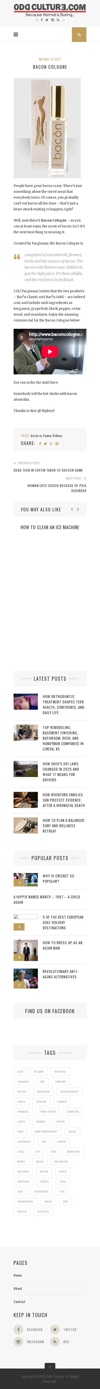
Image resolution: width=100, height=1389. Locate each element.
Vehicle (22, 1211)
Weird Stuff (50, 59)
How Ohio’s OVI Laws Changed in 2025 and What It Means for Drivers (61, 771)
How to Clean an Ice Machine (50, 527)
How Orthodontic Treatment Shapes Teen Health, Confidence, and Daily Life (63, 704)
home (20, 1131)
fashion (41, 1101)
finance (62, 1101)
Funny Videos (52, 435)
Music (40, 1161)
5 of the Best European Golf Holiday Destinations (63, 922)
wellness (43, 1211)
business (60, 1071)
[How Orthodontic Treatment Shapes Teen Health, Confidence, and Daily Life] (26, 696)
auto (20, 1071)
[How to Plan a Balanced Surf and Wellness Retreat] (26, 820)
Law (44, 1141)
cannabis (23, 1081)
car (42, 1081)
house (72, 1131)
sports (44, 1181)
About (18, 1288)
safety (63, 1171)
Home (18, 1275)
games (21, 1121)
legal (20, 1151)
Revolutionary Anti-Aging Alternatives (61, 974)
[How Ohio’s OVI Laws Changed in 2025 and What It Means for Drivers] (26, 763)
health (61, 1121)
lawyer (61, 1141)
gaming (41, 1121)
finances (23, 1111)
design (21, 1091)
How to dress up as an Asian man (63, 945)
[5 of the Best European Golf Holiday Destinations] (26, 916)
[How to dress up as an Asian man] (26, 942)
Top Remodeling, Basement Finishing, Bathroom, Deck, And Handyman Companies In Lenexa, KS (63, 738)
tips (62, 1191)
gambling (73, 1111)
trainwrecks (25, 1201)
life (37, 1151)
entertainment (69, 1091)
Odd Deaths (61, 1161)
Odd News (23, 1171)
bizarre (36, 435)
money (21, 1161)
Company (60, 1081)
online (44, 1171)
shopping (23, 1181)
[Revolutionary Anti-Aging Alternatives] (26, 971)
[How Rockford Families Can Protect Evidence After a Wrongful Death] (26, 794)
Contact (19, 1301)
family (21, 1101)
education (43, 1091)
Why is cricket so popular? (58, 878)
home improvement (46, 1131)
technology (41, 1191)
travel (48, 1201)
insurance (24, 1141)
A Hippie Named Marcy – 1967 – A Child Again (47, 899)
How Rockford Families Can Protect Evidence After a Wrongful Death (64, 800)
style (63, 1181)
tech (20, 1191)
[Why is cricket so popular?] (26, 875)
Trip (65, 1201)
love (53, 1151)
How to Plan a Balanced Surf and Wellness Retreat (63, 825)
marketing (73, 1151)
